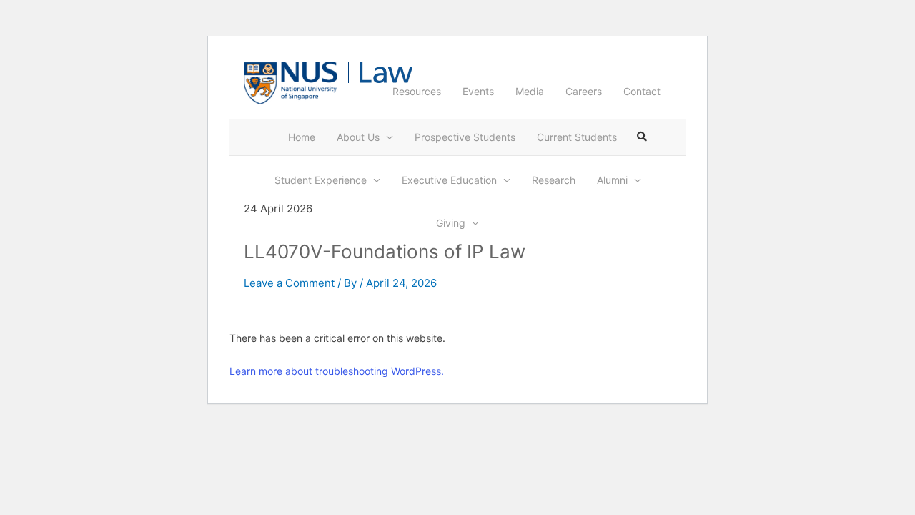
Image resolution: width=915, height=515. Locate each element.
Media (529, 91)
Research (553, 180)
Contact (642, 91)
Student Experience (320, 180)
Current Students (577, 137)
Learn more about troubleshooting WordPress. (336, 371)
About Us (358, 137)
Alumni (612, 180)
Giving (450, 223)
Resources (416, 91)
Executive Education (449, 180)
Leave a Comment (289, 283)
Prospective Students (465, 137)
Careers (583, 91)
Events (478, 91)
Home (301, 137)
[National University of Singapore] (290, 82)
